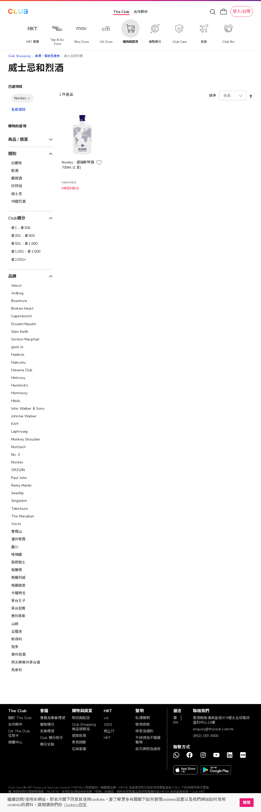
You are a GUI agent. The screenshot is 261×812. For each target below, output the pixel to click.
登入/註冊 (242, 11)
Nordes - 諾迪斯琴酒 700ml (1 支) (78, 165)
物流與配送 (81, 717)
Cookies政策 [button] (75, 805)
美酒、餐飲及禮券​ (47, 56)
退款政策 (79, 735)
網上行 (109, 731)
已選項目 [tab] (15, 86)
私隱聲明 (142, 717)
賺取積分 (47, 724)
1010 (108, 724)
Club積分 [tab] (16, 218)
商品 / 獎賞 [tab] (18, 139)
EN (175, 722)
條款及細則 (144, 731)
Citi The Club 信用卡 (19, 733)
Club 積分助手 (51, 737)
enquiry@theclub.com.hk (213, 729)
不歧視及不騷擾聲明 (148, 740)
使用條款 (142, 724)
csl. (106, 717)
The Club (121, 11)
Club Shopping (19, 56)
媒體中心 (15, 742)
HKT (107, 737)
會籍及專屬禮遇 (52, 717)
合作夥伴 (141, 11)
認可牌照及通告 (148, 749)
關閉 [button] (246, 802)
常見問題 (79, 742)
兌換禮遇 (47, 731)
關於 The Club (20, 717)
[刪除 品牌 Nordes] (28, 98)
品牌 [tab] (12, 276)
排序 (212, 95)
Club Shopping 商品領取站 (84, 727)
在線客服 (79, 749)
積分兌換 (47, 744)
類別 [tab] (12, 154)
